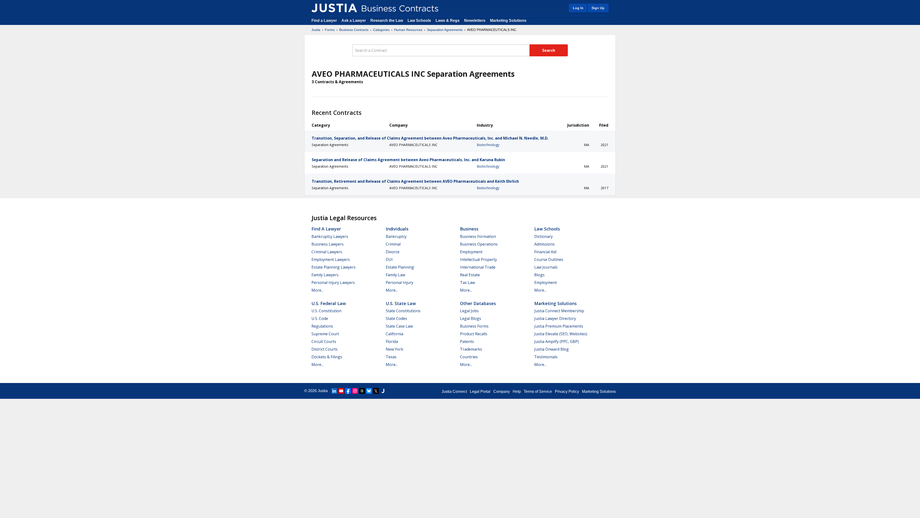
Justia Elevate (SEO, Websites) (560, 333)
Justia (315, 30)
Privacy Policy (567, 391)
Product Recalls (473, 333)
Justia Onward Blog (551, 349)
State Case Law (399, 326)
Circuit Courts (323, 341)
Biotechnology (488, 144)
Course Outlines (548, 259)
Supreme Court (325, 333)
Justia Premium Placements (558, 326)
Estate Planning (400, 267)
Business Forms (474, 326)
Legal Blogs (470, 318)
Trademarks (471, 349)
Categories (381, 30)
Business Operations (479, 244)
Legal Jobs (469, 310)
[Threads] (362, 391)
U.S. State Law (401, 303)
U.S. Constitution (326, 310)
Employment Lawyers (330, 259)
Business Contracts (353, 30)
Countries (469, 356)
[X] (376, 391)
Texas (391, 356)
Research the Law (386, 20)
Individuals (397, 229)
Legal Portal (480, 391)
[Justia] (334, 8)
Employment (471, 251)
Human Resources (408, 30)
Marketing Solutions (508, 20)
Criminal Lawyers (326, 251)
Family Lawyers (325, 274)
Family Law (395, 274)
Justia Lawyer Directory (555, 318)
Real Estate (470, 274)
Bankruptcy (396, 236)
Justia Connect (454, 391)
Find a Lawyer (324, 20)
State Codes (396, 318)
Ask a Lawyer (354, 20)
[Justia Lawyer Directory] (383, 391)
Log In (578, 8)
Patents (467, 341)
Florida (392, 341)
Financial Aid (545, 251)
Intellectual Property (478, 259)
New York (394, 349)
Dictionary (543, 236)
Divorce (392, 251)
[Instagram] (355, 391)
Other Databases (478, 303)
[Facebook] (348, 391)
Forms (330, 30)
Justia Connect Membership (559, 310)
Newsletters (474, 20)
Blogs (539, 274)
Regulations (322, 326)
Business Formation (478, 236)
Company (501, 391)
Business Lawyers (327, 244)
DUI (389, 259)
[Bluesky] (369, 391)
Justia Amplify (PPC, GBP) (556, 341)
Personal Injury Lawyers (333, 282)
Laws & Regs (448, 20)
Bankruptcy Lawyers (329, 236)
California (394, 333)
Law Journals (546, 267)
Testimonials (546, 356)
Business (469, 229)
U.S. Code (319, 318)
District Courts (324, 349)
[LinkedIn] (334, 391)
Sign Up (598, 8)
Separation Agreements (445, 30)
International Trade (477, 267)
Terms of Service (538, 391)
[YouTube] (341, 391)
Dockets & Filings (326, 356)
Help (517, 391)
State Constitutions (403, 310)
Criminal (393, 244)
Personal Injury (399, 282)
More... (317, 290)
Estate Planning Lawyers (333, 267)
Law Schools (419, 20)
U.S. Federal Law (328, 303)
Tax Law (467, 282)
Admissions (544, 244)
